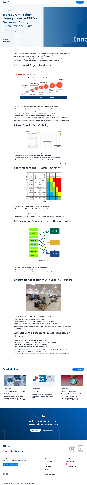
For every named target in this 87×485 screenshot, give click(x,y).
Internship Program (50, 474)
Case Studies (65, 2)
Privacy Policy (22, 483)
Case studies (48, 466)
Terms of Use (30, 483)
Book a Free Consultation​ (10, 464)
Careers (47, 472)
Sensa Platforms (46, 2)
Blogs (72, 2)
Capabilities (56, 2)
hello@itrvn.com (70, 461)
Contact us (80, 2)
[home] (7, 2)
